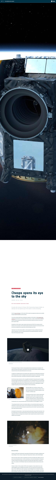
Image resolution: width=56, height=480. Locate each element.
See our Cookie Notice (41, 477)
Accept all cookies (17, 477)
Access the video (11, 363)
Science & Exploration (17, 303)
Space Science (23, 303)
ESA (12, 303)
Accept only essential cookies (30, 477)
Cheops (27, 303)
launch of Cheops (17, 313)
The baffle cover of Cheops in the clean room (15, 399)
